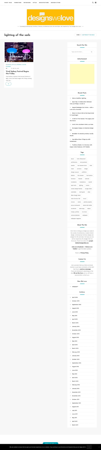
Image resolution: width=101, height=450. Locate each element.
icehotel (87, 178)
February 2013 (76, 352)
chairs (72, 168)
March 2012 (75, 381)
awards (73, 165)
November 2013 (76, 330)
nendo (79, 202)
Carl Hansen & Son (82, 165)
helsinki (80, 178)
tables (89, 208)
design (86, 168)
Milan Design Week (75, 195)
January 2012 (75, 388)
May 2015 (74, 315)
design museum (75, 172)
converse (79, 168)
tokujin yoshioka (75, 211)
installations (83, 182)
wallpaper (85, 215)
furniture (73, 178)
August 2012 (75, 366)
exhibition (84, 172)
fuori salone (89, 175)
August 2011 (75, 406)
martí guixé (82, 192)
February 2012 (76, 384)
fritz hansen (81, 175)
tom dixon (84, 211)
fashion (73, 175)
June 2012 (75, 370)
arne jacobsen (83, 162)
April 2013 (75, 344)
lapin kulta (73, 185)
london (87, 185)
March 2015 (75, 322)
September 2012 (76, 363)
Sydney (19, 64)
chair (91, 165)
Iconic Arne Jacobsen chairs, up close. (82, 124)
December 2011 (76, 392)
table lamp (81, 208)
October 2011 (75, 399)
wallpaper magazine (76, 218)
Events (8, 64)
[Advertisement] (82, 74)
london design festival (76, 188)
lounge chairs (88, 188)
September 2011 (76, 403)
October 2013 (75, 333)
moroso (73, 202)
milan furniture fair (75, 198)
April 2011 (74, 421)
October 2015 (75, 301)
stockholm (73, 208)
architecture (74, 162)
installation (74, 182)
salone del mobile (87, 205)
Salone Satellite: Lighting (79, 98)
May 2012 (74, 374)
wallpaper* (75, 286)
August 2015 (75, 308)
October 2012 (75, 359)
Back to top (49, 443)
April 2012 (74, 377)
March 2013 (75, 348)
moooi (84, 198)
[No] (99, 447)
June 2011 (74, 414)
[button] (93, 3)
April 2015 (74, 319)
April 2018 (75, 297)
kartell (90, 182)
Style (14, 64)
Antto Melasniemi (81, 158)
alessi (72, 158)
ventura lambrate (75, 215)
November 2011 (76, 395)
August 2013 (75, 337)
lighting (81, 185)
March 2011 (75, 425)
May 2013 (74, 341)
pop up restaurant (75, 205)
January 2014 (75, 326)
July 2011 (74, 410)
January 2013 (75, 355)
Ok (89, 447)
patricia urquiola (88, 202)
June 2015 (75, 312)
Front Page (8, 2)
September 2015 (76, 304)
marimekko (73, 192)
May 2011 (74, 417)
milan (89, 192)
